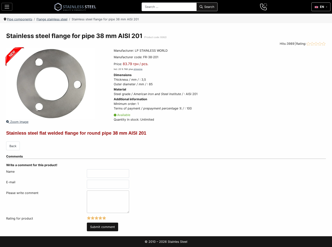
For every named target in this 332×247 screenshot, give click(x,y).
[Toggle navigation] (7, 7)
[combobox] (169, 6)
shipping (138, 69)
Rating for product (19, 218)
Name (10, 171)
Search (209, 7)
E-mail (10, 182)
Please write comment (22, 193)
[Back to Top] (324, 239)
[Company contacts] (263, 6)
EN (322, 7)
